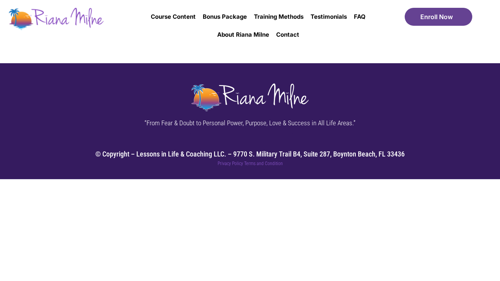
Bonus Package (225, 16)
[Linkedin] (301, 142)
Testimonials (329, 16)
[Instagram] (260, 142)
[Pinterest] (280, 142)
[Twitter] (220, 142)
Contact (287, 34)
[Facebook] (199, 142)
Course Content (173, 16)
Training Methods (279, 16)
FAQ (360, 16)
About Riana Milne (243, 34)
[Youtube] (240, 142)
